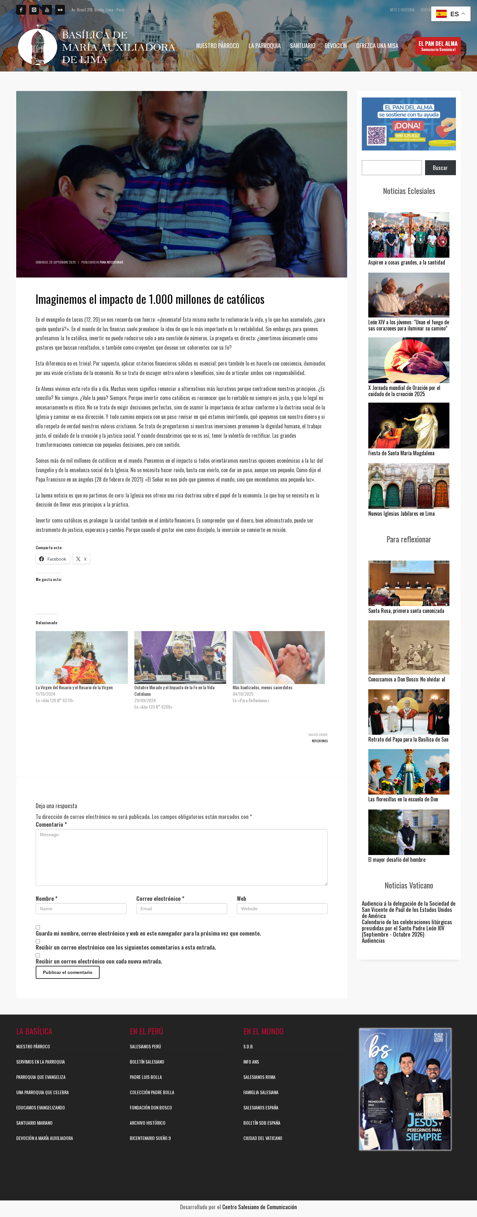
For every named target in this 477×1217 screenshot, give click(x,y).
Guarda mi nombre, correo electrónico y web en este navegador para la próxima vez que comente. (148, 933)
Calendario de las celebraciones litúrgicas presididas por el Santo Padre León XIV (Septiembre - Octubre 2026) (407, 928)
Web (241, 898)
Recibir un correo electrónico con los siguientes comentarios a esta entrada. (126, 947)
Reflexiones (320, 740)
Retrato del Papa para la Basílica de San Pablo (408, 742)
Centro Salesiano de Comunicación (259, 1207)
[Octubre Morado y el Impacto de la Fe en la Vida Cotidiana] (180, 657)
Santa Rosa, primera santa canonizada (406, 611)
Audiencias (373, 940)
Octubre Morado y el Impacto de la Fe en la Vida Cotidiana (174, 690)
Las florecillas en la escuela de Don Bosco (403, 802)
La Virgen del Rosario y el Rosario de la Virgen (74, 687)
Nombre (46, 898)
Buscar (440, 167)
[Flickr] (60, 10)
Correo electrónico (160, 898)
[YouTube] (47, 10)
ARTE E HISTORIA (402, 9)
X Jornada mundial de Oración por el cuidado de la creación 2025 (404, 391)
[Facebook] (21, 10)
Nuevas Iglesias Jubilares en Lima (401, 513)
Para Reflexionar (111, 262)
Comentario (51, 824)
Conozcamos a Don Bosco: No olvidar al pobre (406, 682)
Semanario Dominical (438, 45)
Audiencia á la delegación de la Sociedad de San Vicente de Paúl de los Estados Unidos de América (409, 909)
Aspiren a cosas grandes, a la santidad (406, 262)
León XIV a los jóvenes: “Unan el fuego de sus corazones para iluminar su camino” (408, 325)
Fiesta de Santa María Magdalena (401, 453)
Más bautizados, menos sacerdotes (262, 687)
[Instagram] (34, 10)
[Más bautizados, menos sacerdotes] (279, 657)
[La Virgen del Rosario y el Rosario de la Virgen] (82, 657)
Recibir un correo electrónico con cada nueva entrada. (99, 961)
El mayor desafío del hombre (396, 859)
